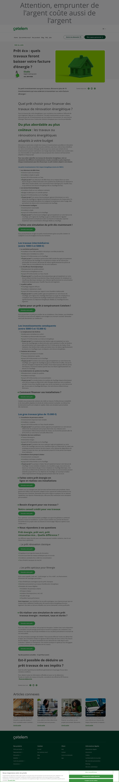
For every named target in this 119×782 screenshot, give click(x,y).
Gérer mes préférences (91, 772)
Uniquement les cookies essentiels (91, 776)
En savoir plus (11, 780)
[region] (59, 776)
